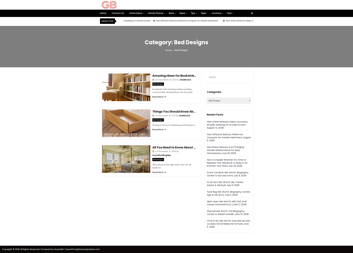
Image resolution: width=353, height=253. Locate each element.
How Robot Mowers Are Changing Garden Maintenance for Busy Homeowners (225, 150)
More (171, 13)
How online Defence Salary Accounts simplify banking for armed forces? (227, 123)
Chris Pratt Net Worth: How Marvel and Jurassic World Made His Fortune (228, 222)
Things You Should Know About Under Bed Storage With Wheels (174, 112)
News (182, 13)
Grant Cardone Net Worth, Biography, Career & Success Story (228, 174)
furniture (216, 13)
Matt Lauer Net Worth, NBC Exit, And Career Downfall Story (226, 203)
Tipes (203, 13)
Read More (157, 96)
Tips (193, 13)
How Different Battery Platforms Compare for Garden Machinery (182, 20)
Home (103, 13)
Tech (229, 13)
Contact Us (118, 13)
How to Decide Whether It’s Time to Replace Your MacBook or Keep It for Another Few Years (227, 162)
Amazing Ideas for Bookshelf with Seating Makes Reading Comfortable (174, 76)
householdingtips (161, 155)
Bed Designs (158, 84)
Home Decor (135, 13)
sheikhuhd (185, 79)
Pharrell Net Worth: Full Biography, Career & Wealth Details (226, 213)
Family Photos (155, 13)
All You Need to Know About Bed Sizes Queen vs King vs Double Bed (174, 147)
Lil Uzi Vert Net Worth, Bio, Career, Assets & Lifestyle (225, 184)
